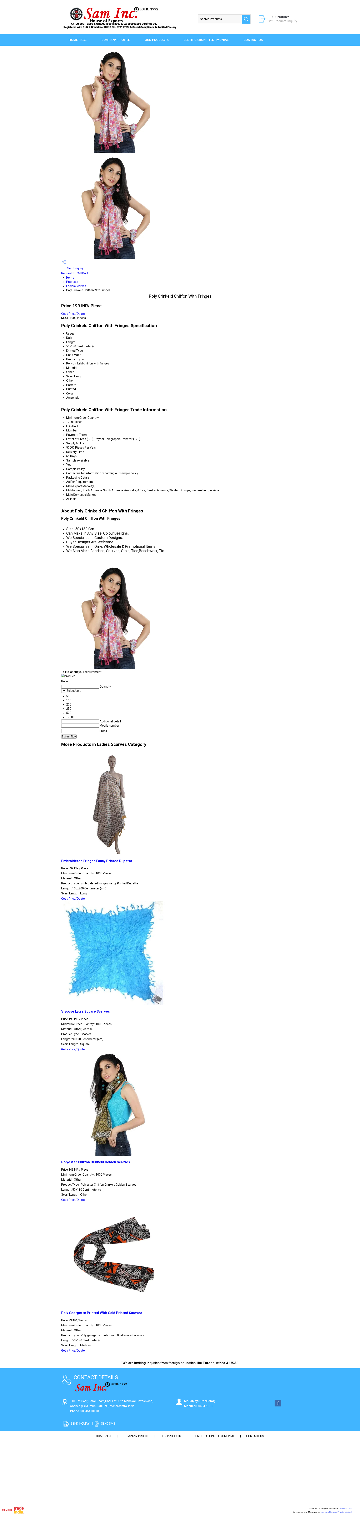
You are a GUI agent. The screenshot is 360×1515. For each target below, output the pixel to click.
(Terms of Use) (345, 1508)
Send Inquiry (75, 268)
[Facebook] (278, 1405)
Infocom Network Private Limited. (336, 1512)
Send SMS (108, 1423)
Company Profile (115, 40)
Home (70, 277)
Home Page (77, 40)
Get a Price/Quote (73, 313)
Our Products (157, 40)
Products (72, 281)
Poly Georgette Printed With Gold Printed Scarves (101, 1313)
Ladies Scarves (76, 286)
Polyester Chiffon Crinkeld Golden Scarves (95, 1162)
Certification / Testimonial (206, 40)
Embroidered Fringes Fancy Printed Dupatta (96, 861)
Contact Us (253, 40)
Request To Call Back (75, 273)
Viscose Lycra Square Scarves (85, 1011)
